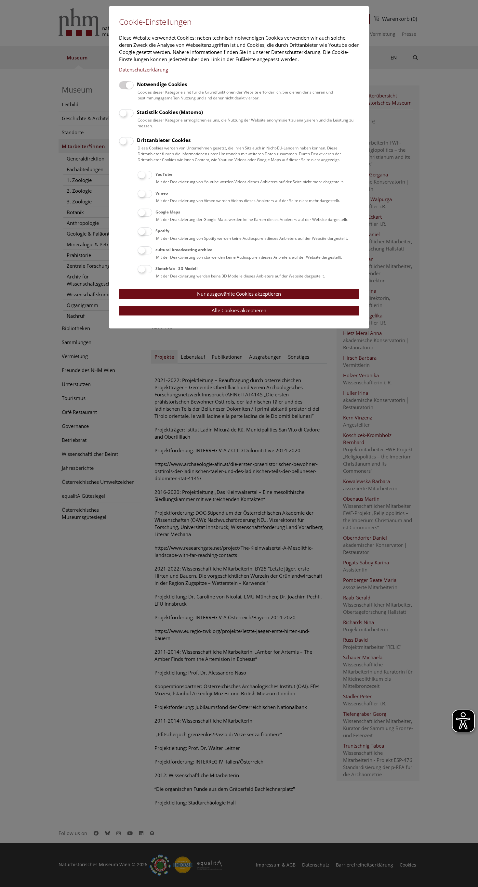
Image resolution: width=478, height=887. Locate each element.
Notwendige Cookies (162, 84)
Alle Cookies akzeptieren (239, 310)
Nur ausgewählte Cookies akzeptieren (239, 293)
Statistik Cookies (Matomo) (170, 112)
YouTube (163, 174)
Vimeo (161, 193)
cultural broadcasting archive (183, 249)
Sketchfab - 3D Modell (176, 268)
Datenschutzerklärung (143, 69)
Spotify (162, 231)
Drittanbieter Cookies (164, 140)
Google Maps (167, 212)
